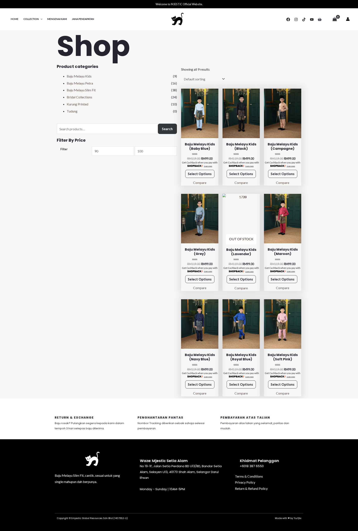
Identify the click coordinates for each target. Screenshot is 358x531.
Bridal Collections (79, 97)
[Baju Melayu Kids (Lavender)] (241, 218)
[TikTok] (304, 19)
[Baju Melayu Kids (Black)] (241, 113)
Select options (200, 174)
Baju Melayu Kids (79, 76)
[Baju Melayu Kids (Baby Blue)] (199, 113)
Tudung (72, 111)
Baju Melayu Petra (80, 83)
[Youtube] (100, 496)
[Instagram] (296, 19)
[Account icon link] (348, 19)
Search (167, 129)
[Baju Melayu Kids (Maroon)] (282, 218)
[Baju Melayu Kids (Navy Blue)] (199, 324)
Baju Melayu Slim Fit (81, 90)
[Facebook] (288, 19)
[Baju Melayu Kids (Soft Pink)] (282, 324)
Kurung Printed (77, 104)
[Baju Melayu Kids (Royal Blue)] (241, 324)
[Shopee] (320, 19)
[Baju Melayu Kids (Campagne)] (282, 113)
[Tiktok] (92, 496)
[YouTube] (312, 19)
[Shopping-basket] (109, 496)
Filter (64, 149)
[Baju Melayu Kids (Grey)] (199, 218)
